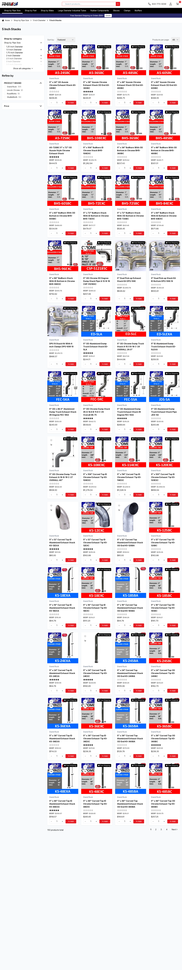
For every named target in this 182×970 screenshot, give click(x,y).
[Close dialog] (116, 461)
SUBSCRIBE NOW (91, 499)
